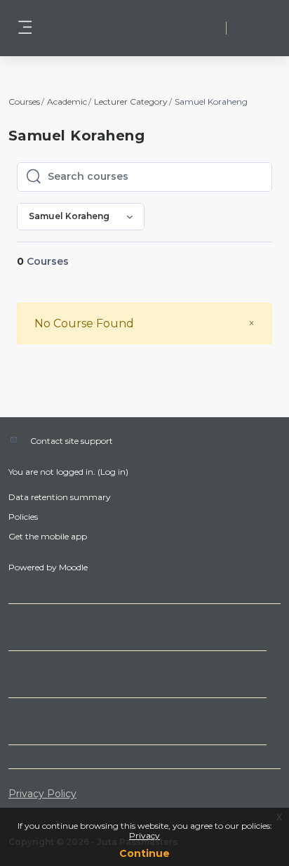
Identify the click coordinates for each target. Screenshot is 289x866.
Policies (23, 516)
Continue (144, 853)
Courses (24, 101)
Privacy (144, 835)
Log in (254, 27)
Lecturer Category (131, 101)
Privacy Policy (42, 793)
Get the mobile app (47, 536)
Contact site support (71, 440)
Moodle (73, 567)
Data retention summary (59, 497)
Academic (67, 101)
